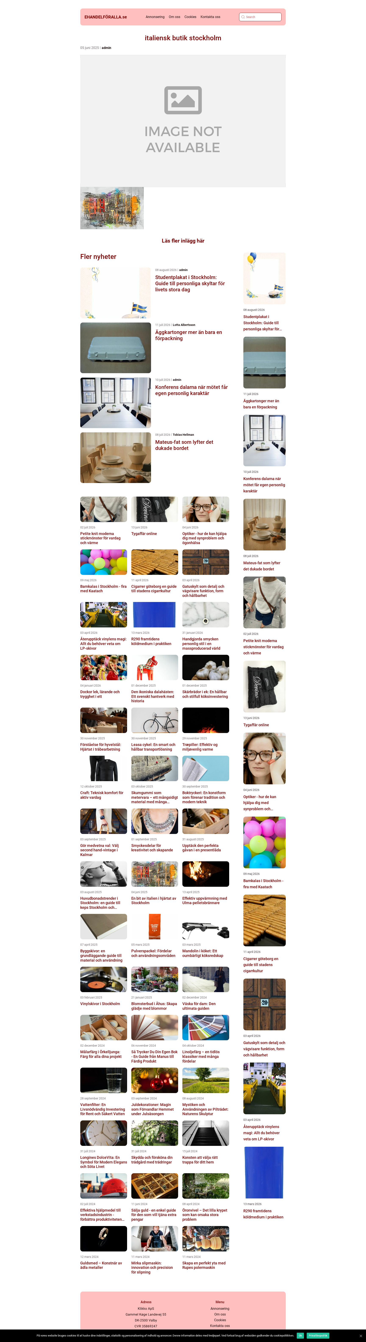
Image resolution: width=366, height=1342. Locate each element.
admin (106, 48)
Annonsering (155, 17)
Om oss (174, 17)
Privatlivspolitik (318, 1335)
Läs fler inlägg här (183, 241)
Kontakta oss (210, 17)
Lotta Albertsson (184, 325)
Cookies (190, 17)
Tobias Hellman (183, 434)
